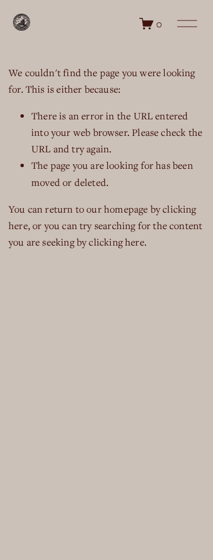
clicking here (116, 241)
